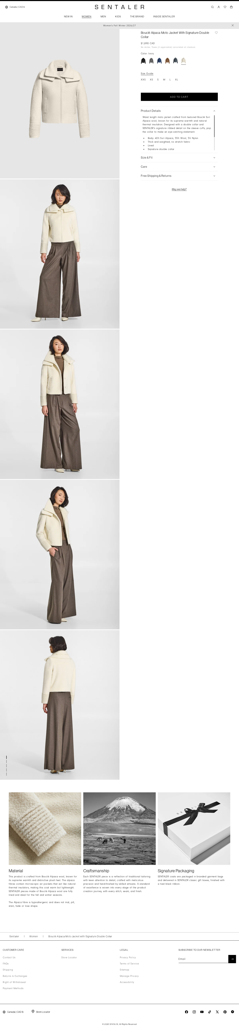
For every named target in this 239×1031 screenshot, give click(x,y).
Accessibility (127, 982)
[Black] (143, 61)
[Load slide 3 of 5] (7, 766)
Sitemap (124, 970)
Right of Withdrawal (14, 982)
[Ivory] (183, 61)
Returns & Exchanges (15, 976)
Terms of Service (129, 963)
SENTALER (114, 1024)
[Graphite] (175, 61)
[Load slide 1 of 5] (7, 757)
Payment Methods (13, 988)
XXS (143, 79)
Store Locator (69, 957)
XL (176, 79)
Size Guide (147, 73)
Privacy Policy (128, 957)
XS (151, 79)
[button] (68, 17)
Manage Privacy (129, 976)
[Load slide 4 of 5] (7, 770)
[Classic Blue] (159, 61)
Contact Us (9, 957)
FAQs (6, 963)
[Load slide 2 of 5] (7, 761)
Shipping (8, 970)
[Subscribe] (232, 959)
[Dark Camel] (167, 61)
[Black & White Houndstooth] (151, 61)
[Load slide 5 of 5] (7, 774)
